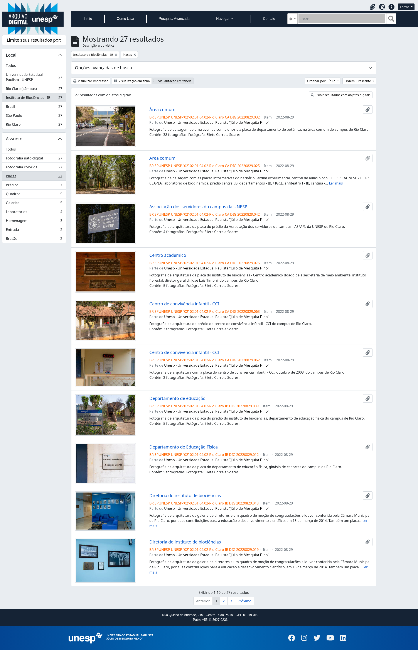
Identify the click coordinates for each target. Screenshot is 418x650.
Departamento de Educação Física (183, 447)
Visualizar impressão (92, 81)
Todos (11, 65)
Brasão (34, 239)
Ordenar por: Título (321, 81)
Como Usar (125, 18)
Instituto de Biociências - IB (34, 98)
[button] (372, 7)
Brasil (34, 107)
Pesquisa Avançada (174, 18)
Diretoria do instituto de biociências (185, 495)
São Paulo (34, 116)
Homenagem (34, 221)
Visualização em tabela (174, 81)
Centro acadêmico (167, 255)
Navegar (223, 18)
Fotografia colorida (34, 168)
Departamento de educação (177, 398)
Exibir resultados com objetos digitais (343, 95)
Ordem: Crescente (358, 81)
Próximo (244, 601)
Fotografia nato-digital (34, 159)
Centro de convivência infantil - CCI (184, 303)
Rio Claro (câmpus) (34, 89)
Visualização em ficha (134, 81)
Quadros (34, 194)
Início (88, 18)
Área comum (162, 109)
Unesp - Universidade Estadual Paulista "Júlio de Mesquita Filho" (216, 122)
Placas (34, 177)
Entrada (34, 230)
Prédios (34, 186)
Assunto (14, 139)
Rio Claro (34, 125)
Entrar (405, 7)
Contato (269, 18)
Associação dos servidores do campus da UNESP (198, 206)
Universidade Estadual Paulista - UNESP (34, 77)
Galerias (34, 203)
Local (11, 55)
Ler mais (336, 183)
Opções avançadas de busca (103, 68)
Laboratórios (34, 212)
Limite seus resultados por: (34, 40)
